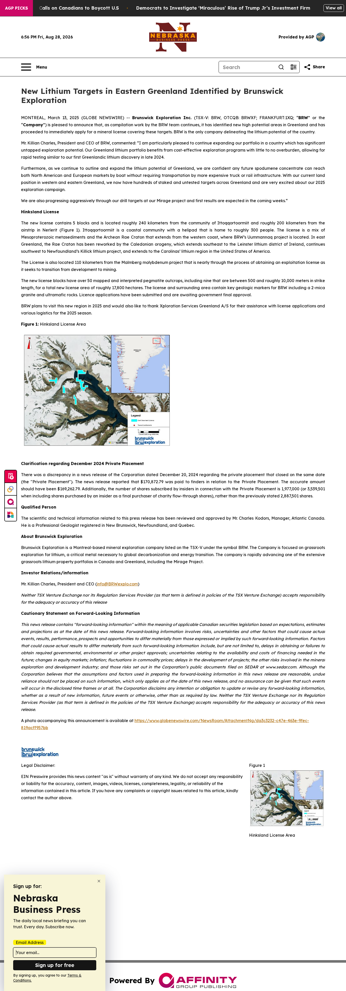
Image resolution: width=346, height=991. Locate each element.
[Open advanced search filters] (293, 67)
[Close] (99, 881)
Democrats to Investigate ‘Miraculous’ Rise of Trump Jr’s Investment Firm (223, 8)
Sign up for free (54, 965)
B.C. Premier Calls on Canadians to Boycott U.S (64, 8)
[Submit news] (10, 476)
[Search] (281, 67)
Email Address (30, 942)
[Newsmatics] (10, 514)
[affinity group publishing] (10, 502)
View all (334, 7)
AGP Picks (16, 8)
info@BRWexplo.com (117, 583)
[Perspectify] (10, 489)
